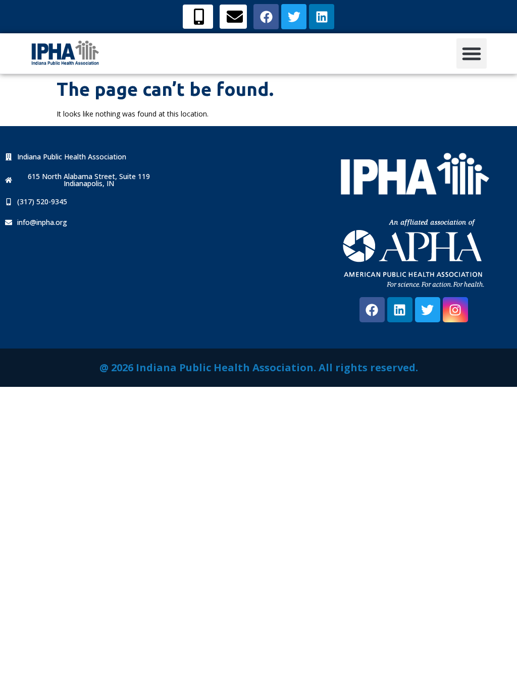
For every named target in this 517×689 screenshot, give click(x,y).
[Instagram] (455, 309)
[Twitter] (427, 309)
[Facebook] (372, 309)
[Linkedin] (399, 309)
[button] (471, 53)
